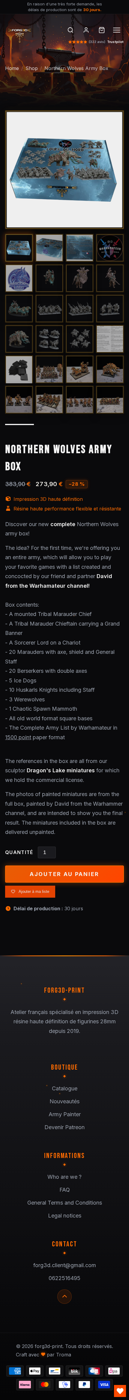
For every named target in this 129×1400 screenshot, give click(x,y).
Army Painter (65, 1114)
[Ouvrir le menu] (117, 30)
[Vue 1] (19, 248)
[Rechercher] (70, 30)
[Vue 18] (49, 369)
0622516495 (64, 1278)
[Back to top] (64, 1296)
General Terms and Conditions (64, 1202)
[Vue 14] (49, 339)
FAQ (64, 1190)
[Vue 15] (80, 339)
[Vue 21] (19, 400)
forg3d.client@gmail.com (64, 1265)
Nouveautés (65, 1101)
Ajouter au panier (64, 874)
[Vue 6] (49, 278)
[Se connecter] (86, 30)
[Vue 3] (80, 248)
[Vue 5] (19, 278)
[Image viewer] (64, 170)
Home (12, 68)
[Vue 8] (110, 278)
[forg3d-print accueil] (31, 34)
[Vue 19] (80, 369)
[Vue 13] (19, 339)
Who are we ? (64, 1177)
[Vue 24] (110, 400)
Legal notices (64, 1215)
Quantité (19, 852)
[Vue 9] (19, 309)
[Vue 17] (19, 369)
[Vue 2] (49, 248)
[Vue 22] (49, 400)
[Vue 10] (49, 309)
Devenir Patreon (64, 1127)
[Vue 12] (110, 309)
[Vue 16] (110, 339)
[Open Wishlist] (120, 1391)
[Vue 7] (80, 278)
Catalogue (64, 1088)
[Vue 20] (110, 369)
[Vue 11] (80, 309)
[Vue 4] (110, 248)
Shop (32, 68)
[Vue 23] (80, 400)
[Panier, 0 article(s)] (101, 30)
